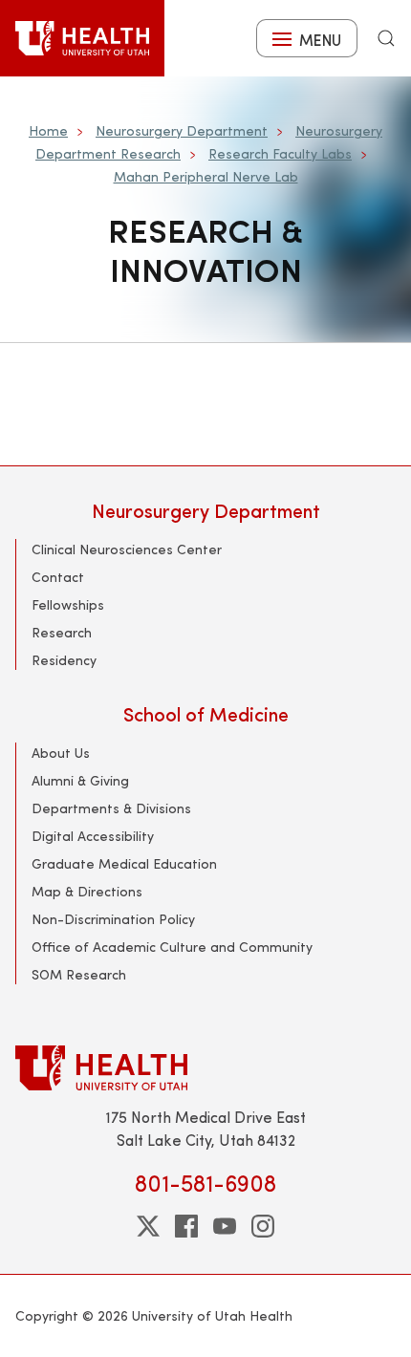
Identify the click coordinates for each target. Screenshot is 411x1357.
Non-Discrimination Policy (113, 919)
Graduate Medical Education (124, 863)
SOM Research (79, 974)
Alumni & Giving (80, 780)
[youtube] (224, 1226)
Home (48, 130)
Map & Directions (87, 891)
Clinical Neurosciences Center (127, 549)
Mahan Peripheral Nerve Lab (206, 176)
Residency (64, 660)
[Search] (386, 38)
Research (62, 632)
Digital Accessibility (93, 836)
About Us (61, 752)
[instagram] (262, 1226)
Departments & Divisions (111, 808)
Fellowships (68, 604)
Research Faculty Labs (280, 153)
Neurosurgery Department (182, 130)
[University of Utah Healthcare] (205, 1067)
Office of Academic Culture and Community (172, 946)
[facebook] (186, 1226)
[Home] (82, 38)
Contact (58, 577)
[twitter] (148, 1226)
